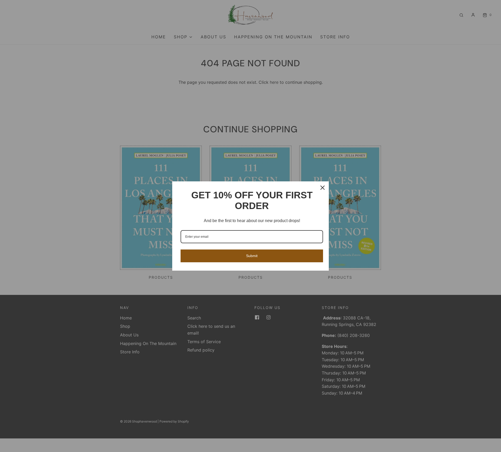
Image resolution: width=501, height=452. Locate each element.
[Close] (322, 187)
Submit (252, 256)
